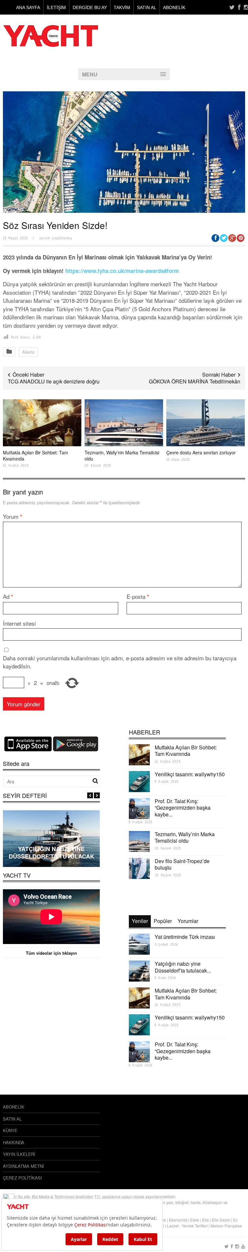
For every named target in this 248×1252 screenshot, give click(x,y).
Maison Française (226, 1225)
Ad (8, 596)
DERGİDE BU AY (90, 7)
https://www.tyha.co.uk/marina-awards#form (122, 271)
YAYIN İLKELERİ (19, 1154)
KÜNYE (10, 1130)
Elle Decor (221, 1220)
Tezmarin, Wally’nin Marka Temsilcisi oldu (122, 455)
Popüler (163, 921)
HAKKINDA (13, 1142)
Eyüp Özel (51, 838)
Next (97, 795)
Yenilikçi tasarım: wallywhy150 (190, 774)
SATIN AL (146, 7)
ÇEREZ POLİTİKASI (22, 1178)
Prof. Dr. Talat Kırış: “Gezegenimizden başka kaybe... (183, 807)
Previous (90, 795)
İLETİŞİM (56, 7)
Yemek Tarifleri (195, 1225)
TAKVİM (122, 7)
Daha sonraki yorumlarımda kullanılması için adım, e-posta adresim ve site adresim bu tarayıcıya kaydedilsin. (119, 662)
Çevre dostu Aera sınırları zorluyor (201, 452)
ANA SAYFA (28, 7)
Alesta (28, 352)
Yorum (12, 516)
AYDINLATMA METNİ (23, 1166)
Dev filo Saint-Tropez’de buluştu (182, 864)
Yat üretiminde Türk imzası (185, 936)
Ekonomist (178, 1220)
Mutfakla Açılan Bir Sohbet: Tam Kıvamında (35, 455)
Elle (205, 1220)
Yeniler (140, 921)
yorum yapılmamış (55, 238)
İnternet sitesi (19, 623)
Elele (194, 1220)
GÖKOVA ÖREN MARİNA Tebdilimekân (194, 381)
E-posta (138, 596)
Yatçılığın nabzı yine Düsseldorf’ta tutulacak (51, 852)
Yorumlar (188, 921)
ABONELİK (174, 7)
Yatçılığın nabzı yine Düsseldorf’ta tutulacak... (183, 967)
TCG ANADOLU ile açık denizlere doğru (53, 381)
